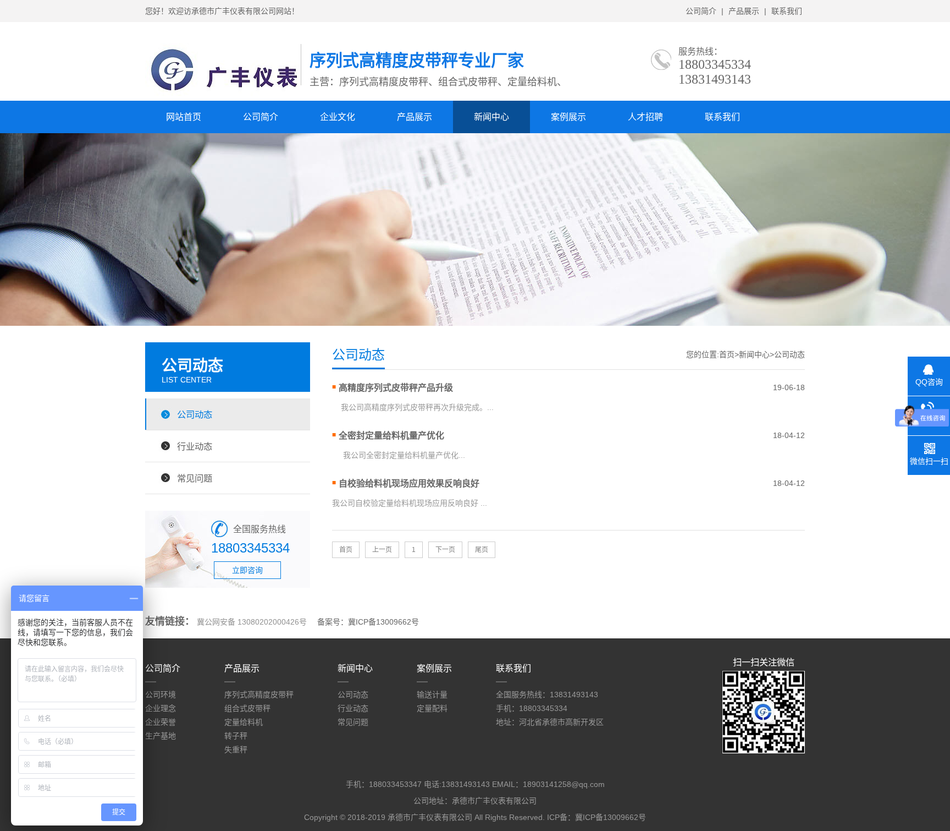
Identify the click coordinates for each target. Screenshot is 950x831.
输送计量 (432, 694)
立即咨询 (247, 570)
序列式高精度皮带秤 (259, 694)
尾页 (481, 550)
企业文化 (337, 117)
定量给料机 (243, 722)
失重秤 (235, 749)
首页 (726, 354)
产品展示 (743, 11)
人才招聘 (645, 117)
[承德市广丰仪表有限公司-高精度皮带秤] (223, 93)
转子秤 (235, 735)
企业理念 (160, 708)
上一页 (382, 550)
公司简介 (701, 11)
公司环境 (160, 694)
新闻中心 (491, 117)
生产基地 (160, 735)
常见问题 (194, 478)
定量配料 (432, 708)
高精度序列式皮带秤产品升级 (396, 387)
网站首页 (183, 117)
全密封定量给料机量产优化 (391, 435)
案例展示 (568, 117)
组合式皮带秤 (247, 708)
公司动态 (194, 414)
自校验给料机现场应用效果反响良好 (409, 483)
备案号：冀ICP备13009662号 (368, 621)
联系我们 (786, 11)
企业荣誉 (160, 722)
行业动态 (194, 446)
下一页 (445, 550)
